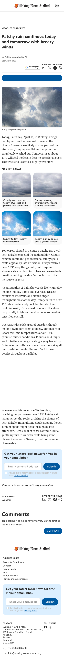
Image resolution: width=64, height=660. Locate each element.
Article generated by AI (16, 57)
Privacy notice (21, 475)
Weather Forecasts (13, 28)
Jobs (5, 572)
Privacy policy (10, 569)
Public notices (10, 575)
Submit (51, 466)
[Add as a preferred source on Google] (32, 67)
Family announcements (15, 578)
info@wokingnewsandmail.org (24, 653)
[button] (7, 6)
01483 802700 (19, 648)
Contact (7, 565)
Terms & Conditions (13, 562)
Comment (53, 530)
